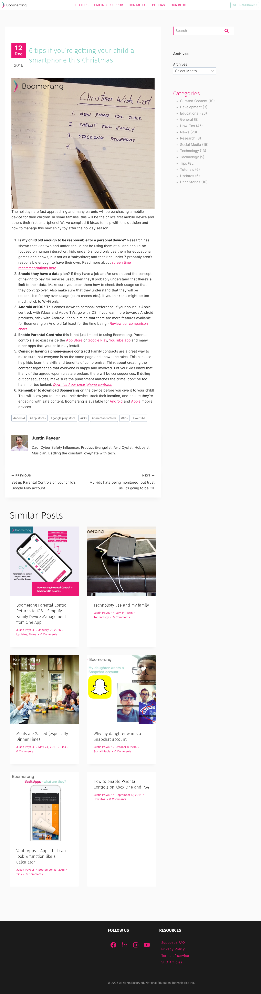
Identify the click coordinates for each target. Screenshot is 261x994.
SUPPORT (117, 5)
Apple (135, 401)
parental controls (104, 418)
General (186, 119)
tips (124, 418)
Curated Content (193, 101)
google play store (63, 418)
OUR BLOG (178, 5)
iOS (83, 418)
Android (116, 401)
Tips (63, 747)
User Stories (190, 182)
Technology (101, 617)
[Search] (226, 30)
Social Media (102, 751)
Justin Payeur (46, 438)
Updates (21, 634)
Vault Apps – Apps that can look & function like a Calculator (41, 856)
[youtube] (147, 944)
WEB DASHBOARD (244, 5)
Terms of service (175, 955)
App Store (74, 340)
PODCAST (159, 5)
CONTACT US (138, 5)
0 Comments (48, 634)
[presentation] (44, 561)
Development (191, 107)
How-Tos (99, 799)
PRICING (100, 5)
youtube (139, 418)
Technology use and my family (121, 605)
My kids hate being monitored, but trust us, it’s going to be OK (122, 482)
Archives (180, 64)
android (19, 418)
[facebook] (113, 944)
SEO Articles (171, 962)
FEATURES (83, 5)
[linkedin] (124, 944)
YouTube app (119, 340)
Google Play (97, 340)
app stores (38, 418)
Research (187, 138)
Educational (189, 113)
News (32, 634)
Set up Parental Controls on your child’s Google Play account (43, 482)
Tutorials (187, 169)
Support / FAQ (173, 942)
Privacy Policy (173, 949)
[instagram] (135, 944)
